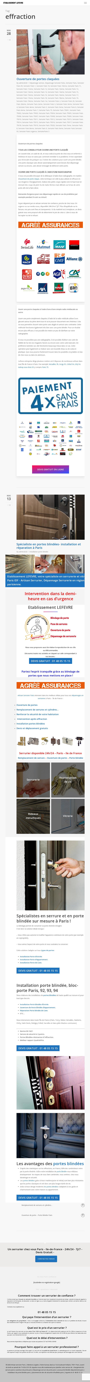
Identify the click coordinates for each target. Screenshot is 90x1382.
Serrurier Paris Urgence (28, 131)
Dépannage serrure (36, 83)
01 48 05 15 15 (47, 1312)
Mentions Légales (33, 1365)
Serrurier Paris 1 (30, 86)
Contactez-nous (46, 1259)
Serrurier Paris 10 (43, 86)
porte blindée (61, 1171)
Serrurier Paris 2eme (34, 104)
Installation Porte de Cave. (31, 963)
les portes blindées (51, 1187)
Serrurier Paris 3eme (64, 104)
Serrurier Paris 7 (32, 110)
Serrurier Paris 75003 (30, 113)
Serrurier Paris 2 (54, 101)
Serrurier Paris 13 (71, 89)
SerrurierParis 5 (43, 131)
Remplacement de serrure (31, 757)
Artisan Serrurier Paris (26, 695)
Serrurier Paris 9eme (55, 128)
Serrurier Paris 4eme (26, 107)
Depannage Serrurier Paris (55, 83)
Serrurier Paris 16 (40, 95)
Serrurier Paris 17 (71, 95)
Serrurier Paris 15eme (25, 95)
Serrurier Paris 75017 (63, 122)
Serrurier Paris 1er (40, 101)
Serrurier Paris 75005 (63, 113)
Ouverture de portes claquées (38, 79)
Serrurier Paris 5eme (55, 107)
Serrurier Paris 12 (40, 89)
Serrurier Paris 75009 (63, 116)
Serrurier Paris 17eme (25, 98)
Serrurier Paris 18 (40, 98)
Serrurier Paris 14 (40, 92)
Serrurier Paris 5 (41, 107)
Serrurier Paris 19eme (25, 101)
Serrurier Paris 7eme (63, 125)
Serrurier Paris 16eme (56, 95)
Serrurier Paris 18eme (56, 98)
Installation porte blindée (38, 552)
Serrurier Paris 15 (71, 92)
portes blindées (68, 1163)
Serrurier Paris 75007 (30, 116)
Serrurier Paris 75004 (47, 113)
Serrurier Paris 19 (71, 98)
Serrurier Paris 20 (67, 101)
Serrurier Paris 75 (45, 110)
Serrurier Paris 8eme (26, 128)
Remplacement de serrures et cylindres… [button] (37, 1205)
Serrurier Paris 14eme (56, 92)
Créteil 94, (70, 364)
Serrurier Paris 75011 (30, 119)
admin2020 (23, 83)
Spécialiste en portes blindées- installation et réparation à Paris (49, 546)
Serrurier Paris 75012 (47, 119)
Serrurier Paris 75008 (47, 116)
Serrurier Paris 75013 (63, 119)
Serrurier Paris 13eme (25, 92)
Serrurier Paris (71, 83)
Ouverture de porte (57, 757)
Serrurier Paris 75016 (47, 122)
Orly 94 (77, 364)
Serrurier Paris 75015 (30, 122)
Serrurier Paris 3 (49, 104)
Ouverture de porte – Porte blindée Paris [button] (37, 1215)
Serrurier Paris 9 (41, 128)
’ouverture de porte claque (29, 179)
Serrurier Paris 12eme (56, 89)
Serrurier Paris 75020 (47, 125)
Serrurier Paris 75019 (30, 125)
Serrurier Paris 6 (70, 107)
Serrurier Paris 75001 (61, 110)
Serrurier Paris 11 (74, 86)
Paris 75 (45, 367)
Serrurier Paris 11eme (25, 89)
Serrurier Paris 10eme (59, 86)
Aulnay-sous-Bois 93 (26, 367)
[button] (85, 3)
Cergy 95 (62, 364)
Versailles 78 (53, 364)
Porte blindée (76, 757)
